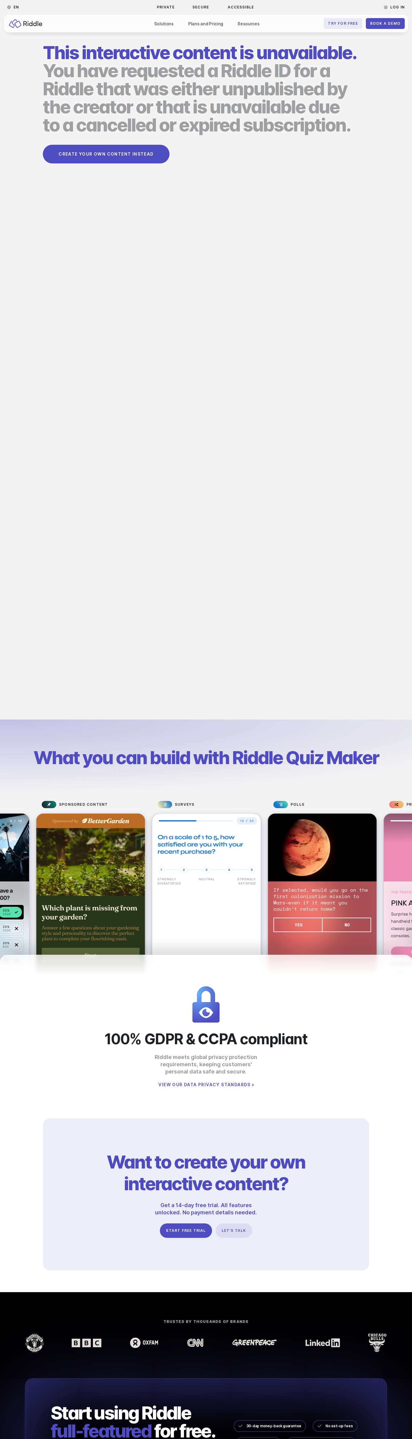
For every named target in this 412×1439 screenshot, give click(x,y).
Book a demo (385, 23)
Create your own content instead (106, 154)
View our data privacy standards (204, 1085)
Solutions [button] (163, 23)
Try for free (343, 23)
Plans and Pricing (205, 23)
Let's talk (234, 1230)
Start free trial (186, 1230)
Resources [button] (248, 23)
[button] (15, 7)
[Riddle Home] (25, 23)
